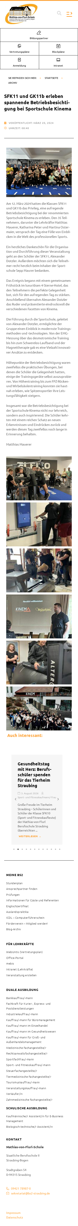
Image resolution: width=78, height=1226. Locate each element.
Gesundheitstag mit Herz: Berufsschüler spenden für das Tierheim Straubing (34, 774)
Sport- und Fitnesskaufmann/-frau (37, 797)
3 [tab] (22, 849)
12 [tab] (60, 849)
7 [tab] (39, 849)
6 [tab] (35, 849)
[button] (59, 13)
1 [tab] (14, 849)
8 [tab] (43, 849)
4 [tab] (27, 849)
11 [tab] (56, 849)
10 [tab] (52, 849)
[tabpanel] (36, 800)
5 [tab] (31, 849)
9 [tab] (47, 849)
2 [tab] (18, 849)
